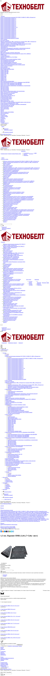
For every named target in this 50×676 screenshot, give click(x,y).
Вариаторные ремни (26, 519)
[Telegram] (13, 531)
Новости (2, 652)
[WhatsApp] (9, 531)
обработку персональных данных (15, 646)
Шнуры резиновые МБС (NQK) (37, 519)
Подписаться (19, 644)
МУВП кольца (3, 515)
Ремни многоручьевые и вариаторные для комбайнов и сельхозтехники (23, 439)
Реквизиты (2, 653)
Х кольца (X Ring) (35, 513)
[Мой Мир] (4, 531)
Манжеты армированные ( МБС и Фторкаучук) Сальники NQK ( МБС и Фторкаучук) (25, 384)
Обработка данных (4, 659)
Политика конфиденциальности (7, 658)
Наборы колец (35, 515)
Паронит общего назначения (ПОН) (7, 527)
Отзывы (4, 575)
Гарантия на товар (4, 664)
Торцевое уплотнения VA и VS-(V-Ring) (24, 515)
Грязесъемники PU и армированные (15, 391)
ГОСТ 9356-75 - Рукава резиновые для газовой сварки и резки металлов (24, 519)
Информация (3, 654)
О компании (3, 651)
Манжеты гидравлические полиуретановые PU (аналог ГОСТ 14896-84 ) (33, 514)
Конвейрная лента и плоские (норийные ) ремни (18, 406)
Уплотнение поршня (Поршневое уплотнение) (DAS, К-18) (19, 513)
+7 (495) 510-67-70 (4, 123)
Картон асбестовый (4, 524)
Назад (8, 354)
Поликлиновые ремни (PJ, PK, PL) (15, 454)
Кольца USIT (42, 513)
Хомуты (9, 474)
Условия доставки (4, 663)
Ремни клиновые (11, 416)
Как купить (7, 479)
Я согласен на (12, 646)
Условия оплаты (3, 662)
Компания (7, 485)
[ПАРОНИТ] (14, 562)
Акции (1, 648)
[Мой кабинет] (1, 326)
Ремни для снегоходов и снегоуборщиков (16, 448)
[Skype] (11, 531)
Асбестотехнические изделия (14, 467)
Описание (5, 574)
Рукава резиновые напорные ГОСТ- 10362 (34, 520)
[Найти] (1, 15)
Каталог (7, 355)
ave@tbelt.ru (3, 134)
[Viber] (8, 531)
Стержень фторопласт (11, 515)
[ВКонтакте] (1, 531)
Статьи (1, 657)
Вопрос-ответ (3, 665)
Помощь (2, 660)
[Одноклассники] (3, 531)
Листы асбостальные (13, 524)
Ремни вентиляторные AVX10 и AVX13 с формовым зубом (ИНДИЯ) (22, 434)
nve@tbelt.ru (8, 134)
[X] (6, 531)
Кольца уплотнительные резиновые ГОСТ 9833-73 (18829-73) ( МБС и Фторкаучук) (25, 358)
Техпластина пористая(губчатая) (30, 521)
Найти (2, 674)
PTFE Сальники (39, 511)
